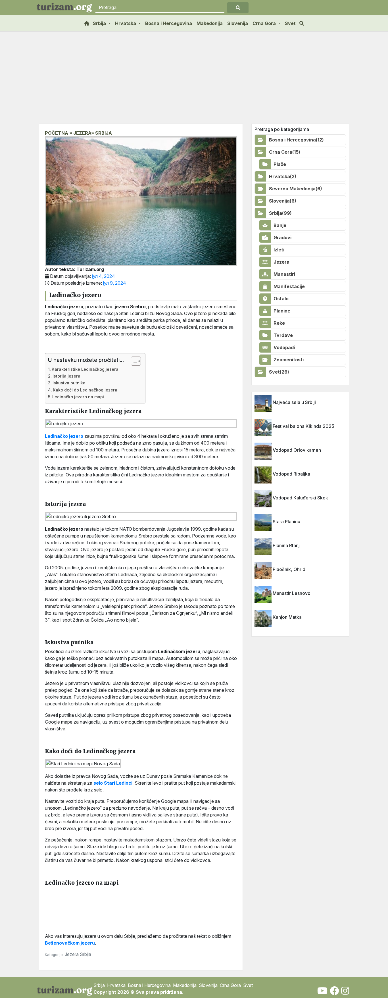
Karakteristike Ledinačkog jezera (85, 369)
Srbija (85, 954)
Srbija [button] (100, 23)
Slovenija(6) (282, 201)
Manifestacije (289, 286)
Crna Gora (230, 985)
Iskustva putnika (69, 382)
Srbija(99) (280, 213)
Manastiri (284, 274)
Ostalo (281, 298)
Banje (280, 225)
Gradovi (282, 237)
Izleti (279, 250)
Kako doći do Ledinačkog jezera (85, 389)
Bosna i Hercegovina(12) (296, 140)
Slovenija (237, 23)
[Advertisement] (194, 81)
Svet (290, 23)
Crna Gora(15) (284, 152)
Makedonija (210, 23)
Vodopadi (284, 347)
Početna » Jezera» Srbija (78, 133)
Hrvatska (116, 985)
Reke (279, 323)
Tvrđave (283, 335)
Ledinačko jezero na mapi (78, 396)
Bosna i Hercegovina (168, 23)
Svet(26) (279, 372)
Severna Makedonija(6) (295, 188)
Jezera (72, 954)
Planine (282, 311)
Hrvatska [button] (126, 23)
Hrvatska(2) (282, 176)
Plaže (280, 164)
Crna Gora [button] (265, 23)
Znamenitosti (289, 359)
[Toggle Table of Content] (133, 361)
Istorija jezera (66, 376)
